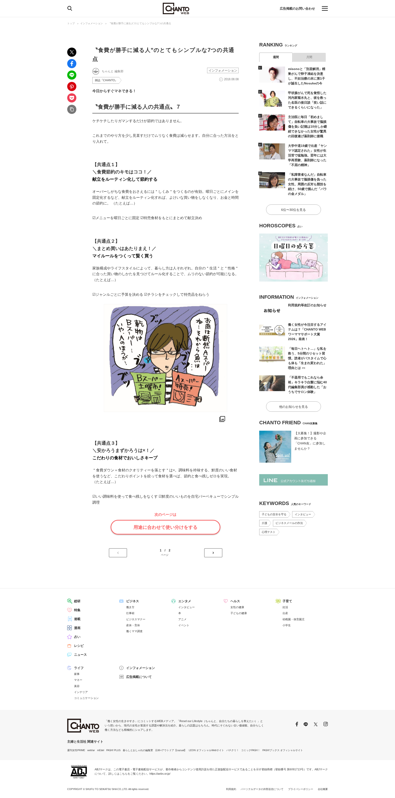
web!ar (91, 750)
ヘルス (235, 601)
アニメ (182, 619)
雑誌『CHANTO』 (106, 80)
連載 (77, 619)
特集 (77, 610)
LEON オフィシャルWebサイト (206, 750)
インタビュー (303, 514)
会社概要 (323, 789)
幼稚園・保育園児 (293, 619)
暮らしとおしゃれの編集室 (138, 750)
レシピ (79, 646)
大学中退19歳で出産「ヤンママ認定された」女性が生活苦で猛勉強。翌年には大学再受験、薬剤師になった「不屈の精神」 (307, 155)
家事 (77, 674)
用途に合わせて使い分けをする (165, 527)
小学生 (287, 625)
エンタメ (184, 601)
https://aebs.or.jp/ (159, 773)
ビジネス (132, 601)
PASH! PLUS (113, 750)
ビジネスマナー (135, 619)
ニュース (80, 654)
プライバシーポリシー (300, 789)
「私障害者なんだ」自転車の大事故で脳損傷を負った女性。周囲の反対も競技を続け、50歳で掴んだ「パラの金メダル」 (307, 184)
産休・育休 (133, 625)
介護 (264, 523)
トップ (71, 23)
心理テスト (268, 532)
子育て (287, 601)
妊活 (285, 607)
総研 (77, 601)
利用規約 (231, 789)
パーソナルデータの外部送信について (262, 789)
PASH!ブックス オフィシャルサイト (282, 750)
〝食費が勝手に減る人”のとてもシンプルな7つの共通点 (139, 23)
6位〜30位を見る (293, 210)
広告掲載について (139, 677)
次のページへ (213, 552)
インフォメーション (91, 23)
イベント (183, 625)
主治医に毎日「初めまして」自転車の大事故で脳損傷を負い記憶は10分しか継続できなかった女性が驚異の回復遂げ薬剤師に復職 (307, 126)
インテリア (81, 692)
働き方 (130, 607)
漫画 (77, 628)
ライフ (79, 668)
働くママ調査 (134, 631)
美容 (77, 686)
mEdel (100, 750)
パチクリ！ (232, 750)
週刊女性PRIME (76, 750)
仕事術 (130, 613)
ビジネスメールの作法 (289, 523)
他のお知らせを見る (293, 406)
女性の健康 (237, 607)
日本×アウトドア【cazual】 (171, 750)
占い (77, 637)
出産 (285, 613)
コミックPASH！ (250, 750)
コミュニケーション (86, 698)
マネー (78, 680)
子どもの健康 (238, 613)
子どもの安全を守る (274, 514)
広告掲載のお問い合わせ (297, 8)
